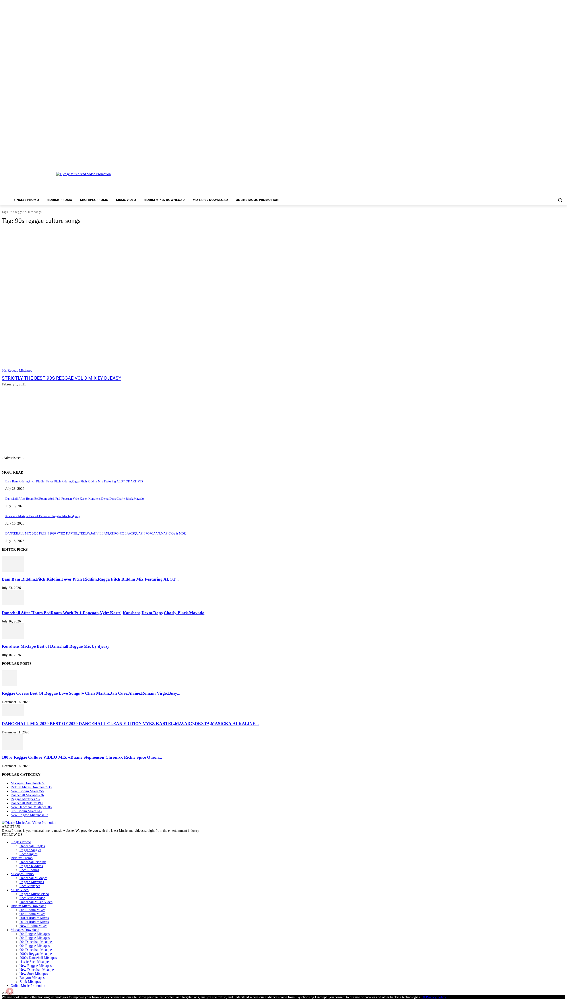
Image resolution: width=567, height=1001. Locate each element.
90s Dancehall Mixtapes (36, 950)
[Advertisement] (251, 182)
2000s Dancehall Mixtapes (38, 958)
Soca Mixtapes (29, 886)
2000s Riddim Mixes (34, 918)
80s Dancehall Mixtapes (36, 942)
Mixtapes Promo (22, 874)
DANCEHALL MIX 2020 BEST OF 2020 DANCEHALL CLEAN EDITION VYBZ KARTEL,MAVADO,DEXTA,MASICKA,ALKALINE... (130, 723)
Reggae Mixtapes (31, 882)
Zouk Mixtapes (30, 982)
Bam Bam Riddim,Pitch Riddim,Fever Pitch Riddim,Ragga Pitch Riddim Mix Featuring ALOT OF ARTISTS (74, 481)
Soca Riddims (29, 870)
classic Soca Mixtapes (34, 962)
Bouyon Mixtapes (32, 978)
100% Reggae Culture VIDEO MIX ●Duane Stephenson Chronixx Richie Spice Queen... (82, 757)
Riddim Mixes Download (28, 906)
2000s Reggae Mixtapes (36, 954)
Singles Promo (21, 842)
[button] (560, 199)
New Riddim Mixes (33, 926)
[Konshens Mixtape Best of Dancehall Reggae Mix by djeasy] (13, 637)
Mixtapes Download (25, 930)
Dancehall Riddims (32, 862)
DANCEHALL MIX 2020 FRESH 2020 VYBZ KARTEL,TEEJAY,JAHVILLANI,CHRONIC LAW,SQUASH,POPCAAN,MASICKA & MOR (95, 533)
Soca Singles (28, 854)
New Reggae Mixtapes (35, 966)
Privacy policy (436, 997)
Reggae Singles (30, 850)
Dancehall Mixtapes (33, 878)
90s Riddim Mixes (32, 914)
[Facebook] (544, 162)
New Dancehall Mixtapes (37, 970)
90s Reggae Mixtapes (17, 370)
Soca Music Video (32, 898)
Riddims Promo (22, 858)
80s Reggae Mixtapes (34, 938)
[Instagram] (550, 162)
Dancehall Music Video (35, 902)
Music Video (20, 890)
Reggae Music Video (34, 894)
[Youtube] (562, 162)
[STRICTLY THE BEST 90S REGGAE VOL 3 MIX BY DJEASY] (145, 301)
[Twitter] (556, 162)
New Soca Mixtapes (33, 974)
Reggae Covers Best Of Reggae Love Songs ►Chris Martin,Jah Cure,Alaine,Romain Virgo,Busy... (91, 693)
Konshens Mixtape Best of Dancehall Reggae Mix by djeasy (42, 516)
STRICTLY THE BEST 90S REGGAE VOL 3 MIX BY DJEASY (61, 378)
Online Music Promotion (28, 985)
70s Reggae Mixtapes (34, 934)
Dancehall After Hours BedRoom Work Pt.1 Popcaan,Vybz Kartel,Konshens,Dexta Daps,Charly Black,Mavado (74, 498)
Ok (423, 997)
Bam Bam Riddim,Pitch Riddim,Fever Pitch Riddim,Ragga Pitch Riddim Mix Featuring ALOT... (90, 579)
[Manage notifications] (9, 991)
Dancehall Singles (32, 846)
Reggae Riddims (31, 866)
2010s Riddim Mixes (34, 922)
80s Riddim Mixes (32, 910)
